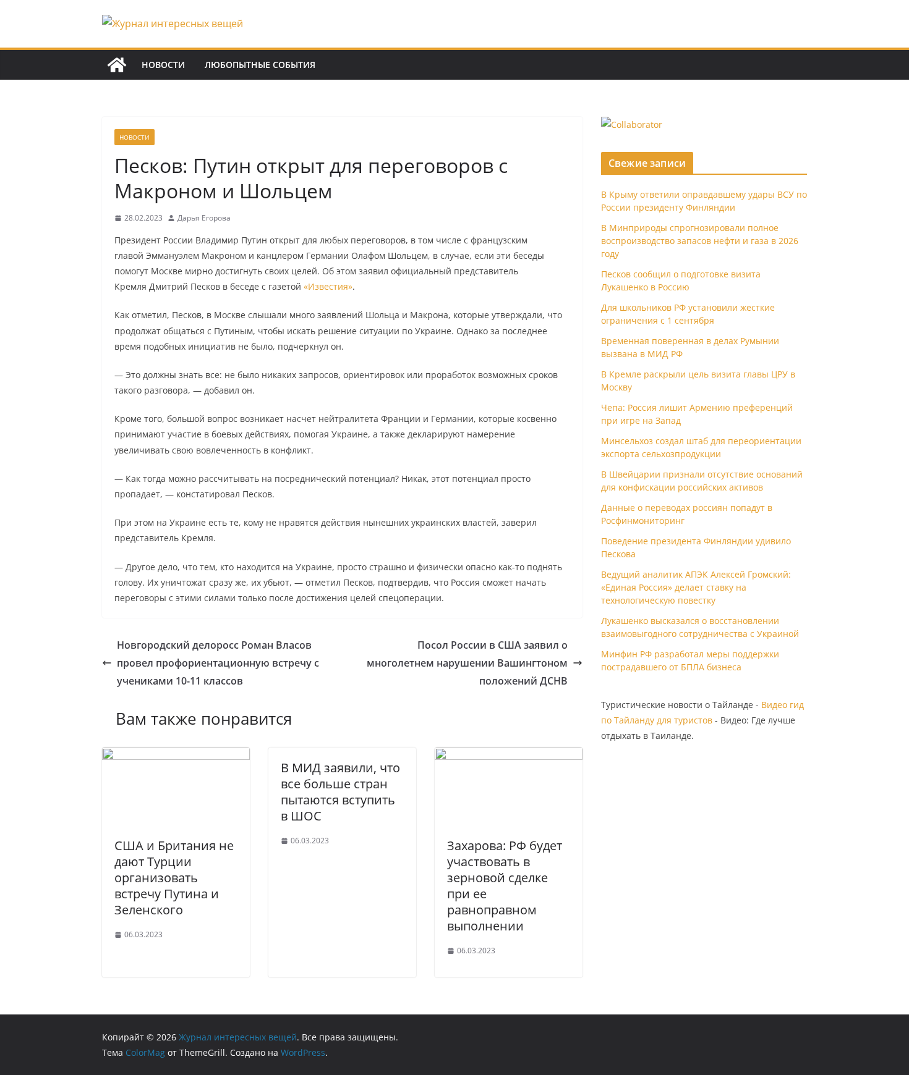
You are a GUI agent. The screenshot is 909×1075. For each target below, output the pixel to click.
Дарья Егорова (204, 218)
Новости (163, 64)
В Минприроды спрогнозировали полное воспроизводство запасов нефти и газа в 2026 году (699, 240)
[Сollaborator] (631, 124)
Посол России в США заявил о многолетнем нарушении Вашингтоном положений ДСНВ (467, 663)
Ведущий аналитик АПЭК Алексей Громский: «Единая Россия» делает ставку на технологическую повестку (696, 587)
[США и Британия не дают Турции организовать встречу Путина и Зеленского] (176, 756)
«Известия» (328, 286)
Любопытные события (260, 64)
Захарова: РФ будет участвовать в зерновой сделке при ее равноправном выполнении (504, 885)
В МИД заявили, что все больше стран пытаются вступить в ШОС (340, 791)
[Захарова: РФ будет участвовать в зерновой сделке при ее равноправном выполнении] (509, 756)
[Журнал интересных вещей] (117, 65)
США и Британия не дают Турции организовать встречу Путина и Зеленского (174, 877)
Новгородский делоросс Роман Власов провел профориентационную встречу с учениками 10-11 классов (218, 663)
